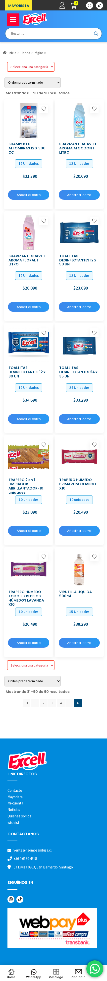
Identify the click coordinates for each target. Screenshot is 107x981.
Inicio (12, 53)
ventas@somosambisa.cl (32, 850)
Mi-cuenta (15, 803)
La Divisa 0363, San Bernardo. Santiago (43, 867)
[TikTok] (20, 899)
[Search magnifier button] (96, 33)
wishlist (13, 822)
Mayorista (15, 797)
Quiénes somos (19, 816)
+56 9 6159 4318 (25, 858)
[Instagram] (11, 899)
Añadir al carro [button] (29, 194)
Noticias (13, 809)
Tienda (25, 53)
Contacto (14, 790)
